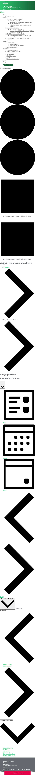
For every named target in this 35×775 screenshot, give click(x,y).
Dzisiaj (2, 597)
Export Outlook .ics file (9, 755)
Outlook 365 (6, 751)
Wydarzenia (6, 267)
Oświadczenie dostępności (10, 765)
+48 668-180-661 (7, 6)
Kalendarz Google (8, 748)
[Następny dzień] (19, 594)
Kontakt (5, 767)
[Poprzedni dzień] (19, 543)
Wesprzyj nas (8, 64)
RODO (5, 762)
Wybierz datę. (19, 608)
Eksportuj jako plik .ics (9, 754)
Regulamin (6, 764)
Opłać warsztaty (7, 9)
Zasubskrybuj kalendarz (6, 720)
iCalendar (5, 749)
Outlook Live (6, 752)
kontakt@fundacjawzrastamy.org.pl (12, 7)
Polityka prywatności (8, 761)
